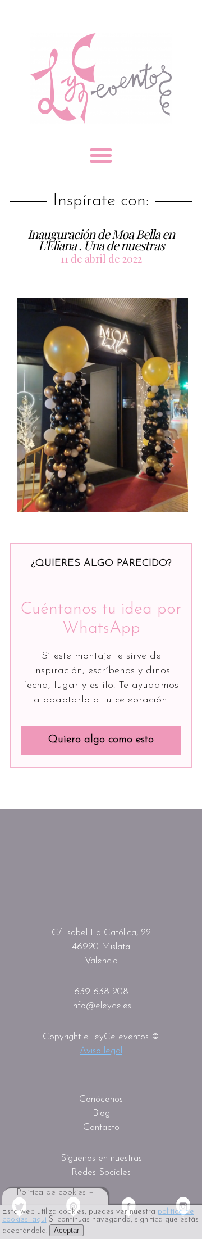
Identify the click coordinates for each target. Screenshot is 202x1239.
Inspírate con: (101, 201)
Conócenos (101, 1099)
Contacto (101, 1127)
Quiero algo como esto (101, 740)
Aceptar (66, 1230)
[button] (103, 404)
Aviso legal (101, 1051)
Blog (101, 1113)
